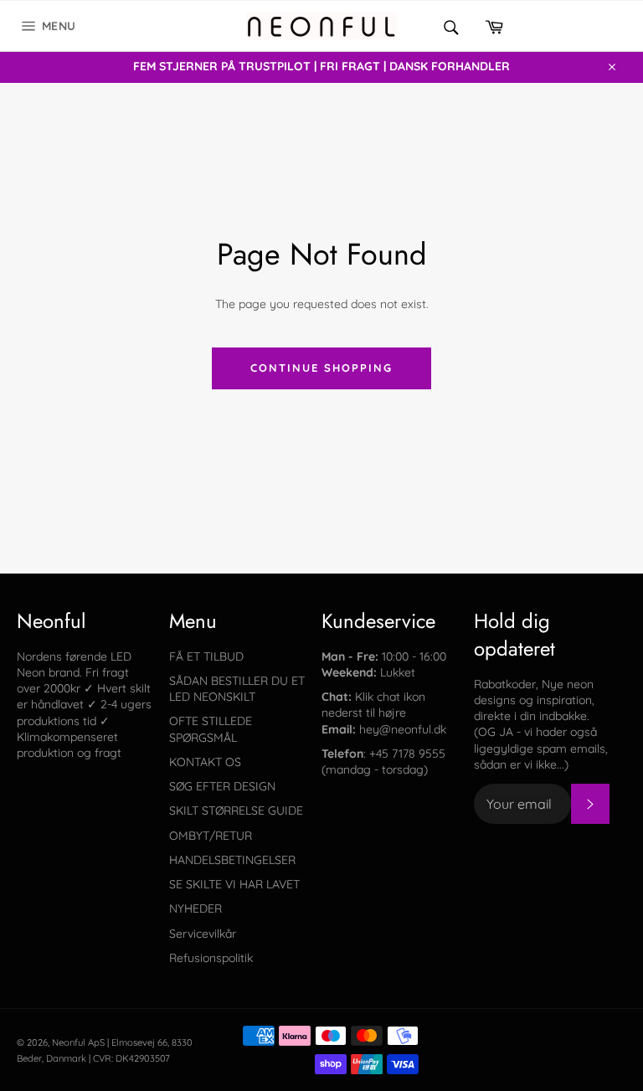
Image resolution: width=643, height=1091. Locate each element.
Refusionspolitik (211, 957)
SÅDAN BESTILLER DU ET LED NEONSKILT (237, 688)
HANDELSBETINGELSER (232, 859)
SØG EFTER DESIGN (222, 786)
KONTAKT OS (205, 761)
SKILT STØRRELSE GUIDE (236, 810)
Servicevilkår (202, 933)
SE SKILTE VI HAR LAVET (234, 884)
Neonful (68, 1042)
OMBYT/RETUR (210, 835)
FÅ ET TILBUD (206, 656)
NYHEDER (195, 908)
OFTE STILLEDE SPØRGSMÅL (210, 728)
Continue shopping (321, 367)
